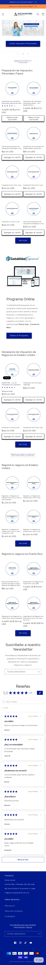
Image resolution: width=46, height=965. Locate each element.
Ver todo (23, 240)
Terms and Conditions (14, 911)
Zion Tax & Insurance (19, 961)
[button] (3, 14)
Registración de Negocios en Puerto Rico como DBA (33, 582)
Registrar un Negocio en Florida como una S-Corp (31, 530)
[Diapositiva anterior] (17, 53)
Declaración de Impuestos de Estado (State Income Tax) (33, 147)
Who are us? (10, 906)
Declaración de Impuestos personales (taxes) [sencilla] (11, 102)
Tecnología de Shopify (30, 961)
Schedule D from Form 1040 (33, 185)
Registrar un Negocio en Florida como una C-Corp (32, 497)
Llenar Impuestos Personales (23, 43)
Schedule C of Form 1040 (11, 222)
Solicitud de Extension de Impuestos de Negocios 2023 (33, 222)
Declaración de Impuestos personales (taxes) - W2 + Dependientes (32, 103)
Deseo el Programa (19, 335)
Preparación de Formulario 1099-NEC (32, 384)
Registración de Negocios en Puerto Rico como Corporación (12, 617)
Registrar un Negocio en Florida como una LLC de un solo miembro (12, 497)
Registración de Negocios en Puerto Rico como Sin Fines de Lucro (33, 618)
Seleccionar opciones (12, 118)
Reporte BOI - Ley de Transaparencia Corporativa (11, 384)
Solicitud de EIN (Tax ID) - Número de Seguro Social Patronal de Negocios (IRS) (11, 583)
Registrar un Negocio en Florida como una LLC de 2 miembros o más (11, 531)
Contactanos (10, 916)
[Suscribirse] (38, 672)
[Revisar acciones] (40, 716)
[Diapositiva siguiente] (28, 53)
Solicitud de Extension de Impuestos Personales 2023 (11, 147)
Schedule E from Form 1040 (11, 185)
